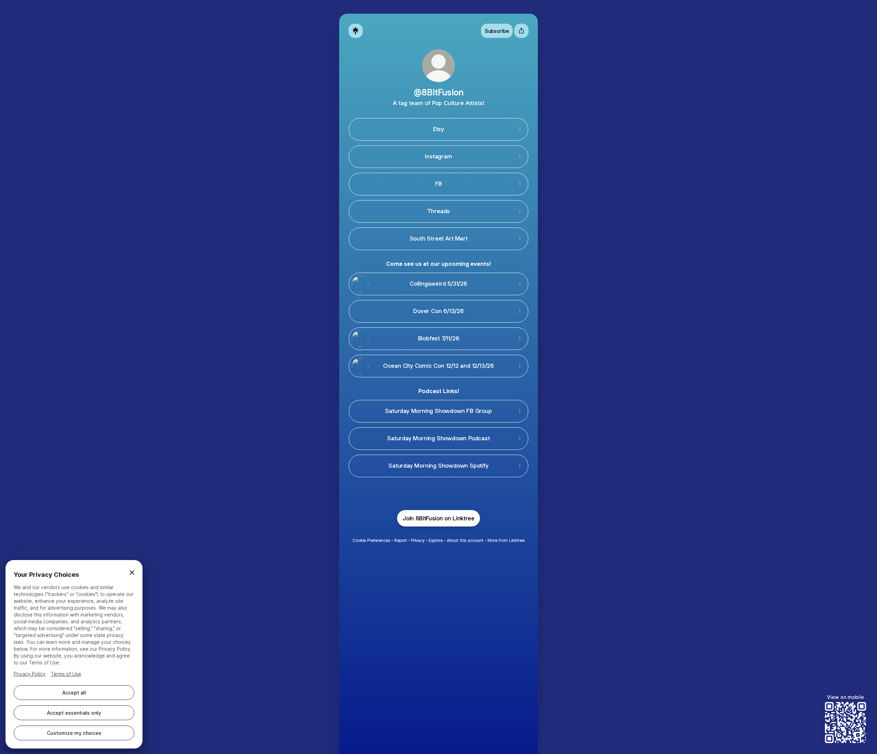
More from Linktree (505, 540)
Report (400, 540)
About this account (465, 540)
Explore (436, 540)
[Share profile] (521, 31)
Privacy (417, 540)
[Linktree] (355, 31)
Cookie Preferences (371, 540)
